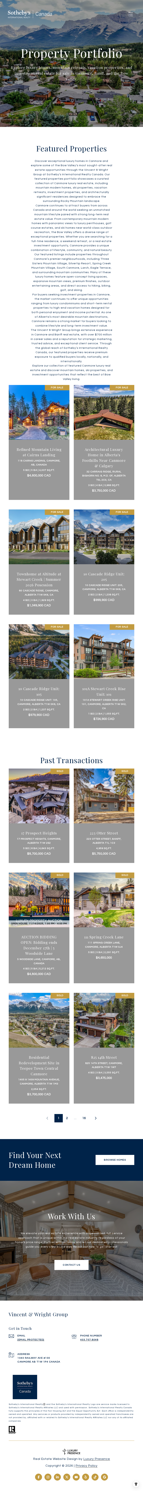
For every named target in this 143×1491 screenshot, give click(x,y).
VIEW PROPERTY (39, 440)
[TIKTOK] (95, 1477)
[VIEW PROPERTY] (39, 437)
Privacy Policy (86, 1465)
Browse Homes (115, 1160)
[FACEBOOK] (38, 1477)
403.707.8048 (89, 1340)
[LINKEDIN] (57, 1477)
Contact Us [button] (71, 1265)
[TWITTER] (66, 1477)
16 (84, 1118)
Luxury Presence (96, 1459)
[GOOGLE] (104, 1477)
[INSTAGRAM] (47, 1477)
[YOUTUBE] (76, 1477)
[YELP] (85, 1477)
